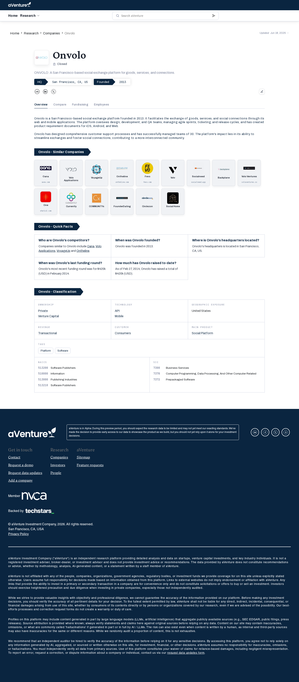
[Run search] (118, 16)
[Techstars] (39, 511)
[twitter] (53, 91)
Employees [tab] (101, 104)
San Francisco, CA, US (70, 82)
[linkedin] (45, 91)
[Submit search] (213, 16)
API (117, 310)
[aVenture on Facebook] (265, 432)
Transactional (47, 333)
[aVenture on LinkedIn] (255, 432)
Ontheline (82, 250)
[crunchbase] (37, 91)
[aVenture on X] (275, 432)
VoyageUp (63, 250)
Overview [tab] (41, 104)
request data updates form (185, 653)
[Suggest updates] (262, 91)
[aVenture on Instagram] (286, 432)
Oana (90, 246)
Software (62, 350)
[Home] (19, 5)
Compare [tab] (59, 104)
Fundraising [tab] (80, 104)
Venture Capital (48, 316)
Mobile (119, 316)
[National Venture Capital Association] (34, 496)
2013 (122, 82)
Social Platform (202, 333)
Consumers (123, 333)
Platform (46, 350)
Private (43, 310)
